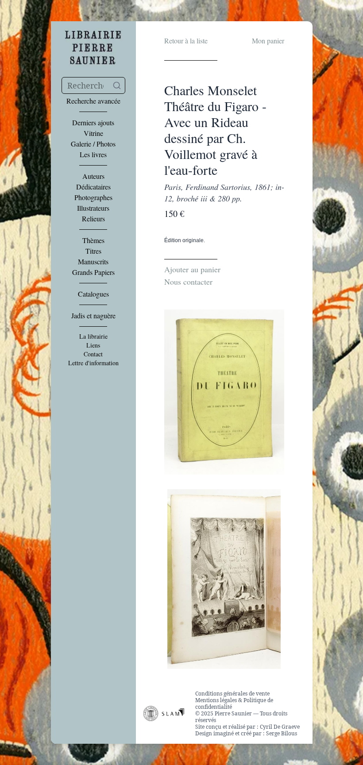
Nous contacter (188, 281)
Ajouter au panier (192, 269)
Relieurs (93, 218)
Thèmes (93, 240)
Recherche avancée (93, 100)
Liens (93, 345)
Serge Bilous (281, 733)
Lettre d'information (93, 363)
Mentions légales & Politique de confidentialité (234, 703)
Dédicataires (93, 186)
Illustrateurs (93, 208)
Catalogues (93, 294)
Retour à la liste (186, 40)
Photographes (93, 197)
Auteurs (93, 176)
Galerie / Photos (93, 143)
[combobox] (93, 85)
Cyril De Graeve (280, 726)
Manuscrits (93, 261)
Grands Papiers (93, 272)
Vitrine (93, 133)
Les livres (93, 154)
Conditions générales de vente (232, 693)
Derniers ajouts (93, 122)
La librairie (93, 336)
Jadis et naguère (93, 315)
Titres (93, 251)
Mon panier (268, 40)
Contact (93, 354)
